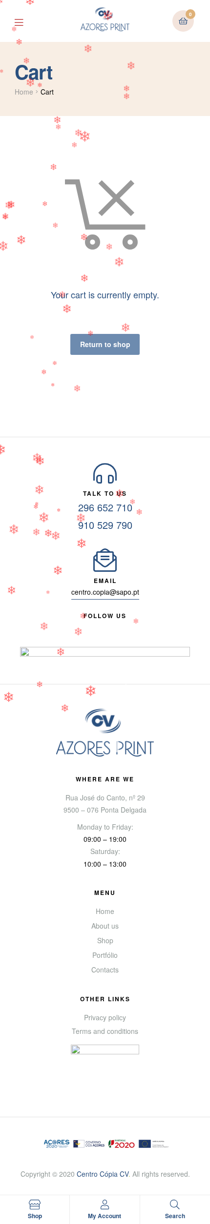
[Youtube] (96, 627)
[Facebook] (79, 627)
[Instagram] (131, 627)
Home (24, 92)
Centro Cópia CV (102, 1174)
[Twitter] (114, 627)
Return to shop (105, 344)
